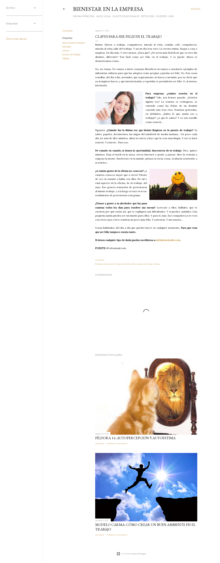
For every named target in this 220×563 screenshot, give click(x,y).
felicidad (66, 46)
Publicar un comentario (117, 443)
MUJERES (161, 16)
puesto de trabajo (71, 54)
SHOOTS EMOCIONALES (126, 16)
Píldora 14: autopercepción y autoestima (135, 438)
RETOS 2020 (148, 16)
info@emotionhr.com (168, 240)
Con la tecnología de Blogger (133, 554)
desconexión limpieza (73, 42)
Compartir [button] (67, 30)
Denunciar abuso (16, 38)
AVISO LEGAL (103, 16)
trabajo (65, 58)
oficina (65, 50)
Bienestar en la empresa (108, 8)
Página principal (84, 16)
